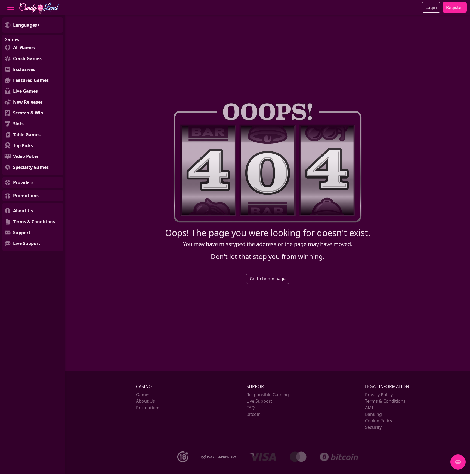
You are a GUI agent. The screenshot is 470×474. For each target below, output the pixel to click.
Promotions (148, 408)
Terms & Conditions (385, 401)
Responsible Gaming (267, 395)
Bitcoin (253, 414)
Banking (373, 414)
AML (369, 408)
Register (454, 7)
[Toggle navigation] (10, 7)
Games (143, 395)
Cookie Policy (378, 421)
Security (373, 427)
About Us (145, 401)
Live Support (259, 401)
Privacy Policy (379, 395)
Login (431, 7)
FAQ (250, 408)
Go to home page (268, 279)
